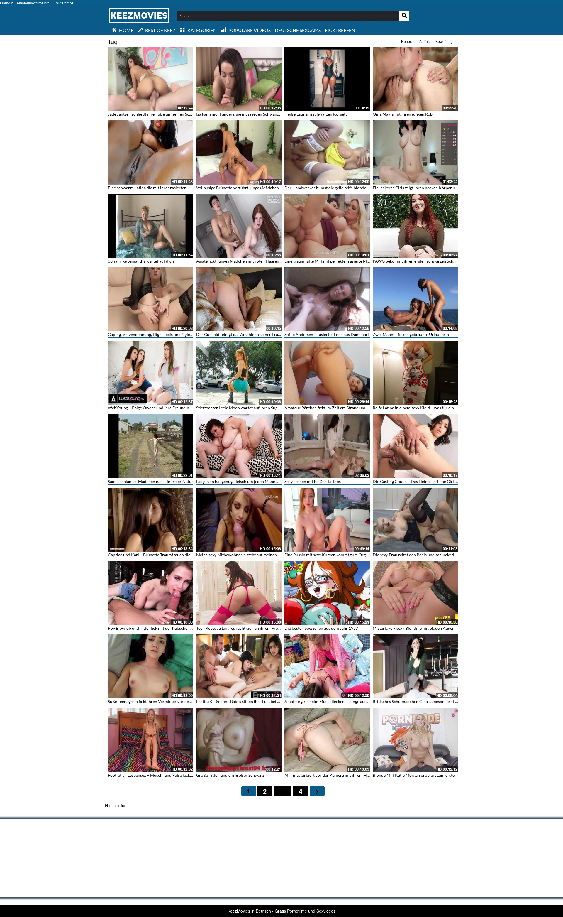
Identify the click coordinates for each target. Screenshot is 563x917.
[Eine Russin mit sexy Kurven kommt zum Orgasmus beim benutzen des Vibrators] (327, 520)
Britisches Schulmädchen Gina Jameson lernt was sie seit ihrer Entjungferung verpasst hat (454, 701)
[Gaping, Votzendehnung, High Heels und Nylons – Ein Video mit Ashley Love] (150, 299)
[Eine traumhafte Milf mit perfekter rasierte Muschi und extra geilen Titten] (327, 226)
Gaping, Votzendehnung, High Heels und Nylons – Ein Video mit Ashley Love (177, 334)
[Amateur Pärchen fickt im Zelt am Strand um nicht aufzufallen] (327, 373)
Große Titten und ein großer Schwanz (230, 775)
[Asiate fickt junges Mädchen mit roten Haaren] (239, 226)
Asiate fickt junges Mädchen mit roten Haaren (237, 261)
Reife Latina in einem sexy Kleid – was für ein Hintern (421, 407)
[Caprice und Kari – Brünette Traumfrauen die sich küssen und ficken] (150, 520)
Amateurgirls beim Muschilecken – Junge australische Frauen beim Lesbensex (354, 701)
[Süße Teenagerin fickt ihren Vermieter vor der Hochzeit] (150, 666)
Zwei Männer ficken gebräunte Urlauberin (411, 334)
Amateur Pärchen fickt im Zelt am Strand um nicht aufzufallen (340, 407)
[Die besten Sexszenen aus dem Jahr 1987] (327, 593)
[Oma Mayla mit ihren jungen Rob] (415, 79)
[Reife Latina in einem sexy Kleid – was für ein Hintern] (415, 373)
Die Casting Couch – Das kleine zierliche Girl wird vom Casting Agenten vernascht (447, 481)
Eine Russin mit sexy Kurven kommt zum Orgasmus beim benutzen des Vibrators (357, 554)
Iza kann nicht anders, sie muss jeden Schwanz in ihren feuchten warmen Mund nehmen (275, 114)
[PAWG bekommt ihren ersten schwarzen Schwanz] (415, 226)
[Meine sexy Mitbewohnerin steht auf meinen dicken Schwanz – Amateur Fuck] (239, 520)
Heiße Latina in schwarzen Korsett (315, 114)
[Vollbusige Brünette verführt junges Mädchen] (239, 152)
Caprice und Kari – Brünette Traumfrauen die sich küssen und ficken (169, 554)
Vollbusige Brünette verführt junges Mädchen (237, 187)
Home (110, 805)
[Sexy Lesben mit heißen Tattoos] (327, 446)
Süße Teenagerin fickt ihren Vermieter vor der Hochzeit (158, 701)
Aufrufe (425, 41)
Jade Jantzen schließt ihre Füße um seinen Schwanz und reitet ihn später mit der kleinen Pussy (193, 114)
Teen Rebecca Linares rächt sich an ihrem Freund (240, 628)
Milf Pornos (65, 3)
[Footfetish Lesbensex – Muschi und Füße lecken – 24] (150, 740)
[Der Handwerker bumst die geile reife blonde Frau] (327, 152)
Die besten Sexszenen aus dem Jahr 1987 (321, 628)
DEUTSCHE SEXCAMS (298, 30)
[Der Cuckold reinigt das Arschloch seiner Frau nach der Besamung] (239, 299)
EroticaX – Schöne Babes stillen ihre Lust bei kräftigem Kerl (249, 701)
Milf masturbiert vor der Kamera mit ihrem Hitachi (330, 775)
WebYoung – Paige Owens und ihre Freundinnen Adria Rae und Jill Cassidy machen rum (187, 407)
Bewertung (444, 41)
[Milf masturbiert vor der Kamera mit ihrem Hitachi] (327, 740)
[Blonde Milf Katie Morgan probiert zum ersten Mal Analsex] (415, 740)
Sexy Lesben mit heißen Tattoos (312, 481)
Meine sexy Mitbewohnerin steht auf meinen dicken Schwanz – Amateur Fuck (266, 554)
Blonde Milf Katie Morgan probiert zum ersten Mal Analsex (426, 775)
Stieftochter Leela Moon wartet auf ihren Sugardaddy (244, 407)
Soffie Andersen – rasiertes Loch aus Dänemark (327, 334)
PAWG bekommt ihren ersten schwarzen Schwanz (418, 261)
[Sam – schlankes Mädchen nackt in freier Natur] (150, 446)
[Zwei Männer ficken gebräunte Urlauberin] (415, 299)
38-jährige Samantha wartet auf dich (141, 261)
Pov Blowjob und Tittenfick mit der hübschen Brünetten (158, 628)
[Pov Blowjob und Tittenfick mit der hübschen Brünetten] (150, 593)
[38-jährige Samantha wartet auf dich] (150, 226)
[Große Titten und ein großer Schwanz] (239, 740)
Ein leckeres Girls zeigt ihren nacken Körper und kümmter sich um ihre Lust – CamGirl (451, 187)
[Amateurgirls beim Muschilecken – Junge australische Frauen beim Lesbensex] (327, 666)
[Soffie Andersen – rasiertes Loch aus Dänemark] (327, 299)
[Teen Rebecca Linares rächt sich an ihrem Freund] (239, 593)
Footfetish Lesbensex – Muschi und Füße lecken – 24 (155, 775)
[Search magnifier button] (404, 16)
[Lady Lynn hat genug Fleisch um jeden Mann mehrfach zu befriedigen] (239, 446)
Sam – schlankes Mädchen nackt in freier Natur (150, 481)
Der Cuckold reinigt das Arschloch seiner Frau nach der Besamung (256, 334)
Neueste (408, 41)
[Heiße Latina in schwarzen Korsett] (327, 79)
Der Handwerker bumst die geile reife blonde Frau (330, 187)
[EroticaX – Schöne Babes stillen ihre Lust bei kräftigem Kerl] (239, 666)
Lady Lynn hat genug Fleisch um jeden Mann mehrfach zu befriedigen (258, 481)
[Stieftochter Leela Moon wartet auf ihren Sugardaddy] (239, 373)
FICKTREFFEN (340, 30)
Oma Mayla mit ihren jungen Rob (403, 114)
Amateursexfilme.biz (33, 3)
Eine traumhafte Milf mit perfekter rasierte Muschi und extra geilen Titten (351, 261)
